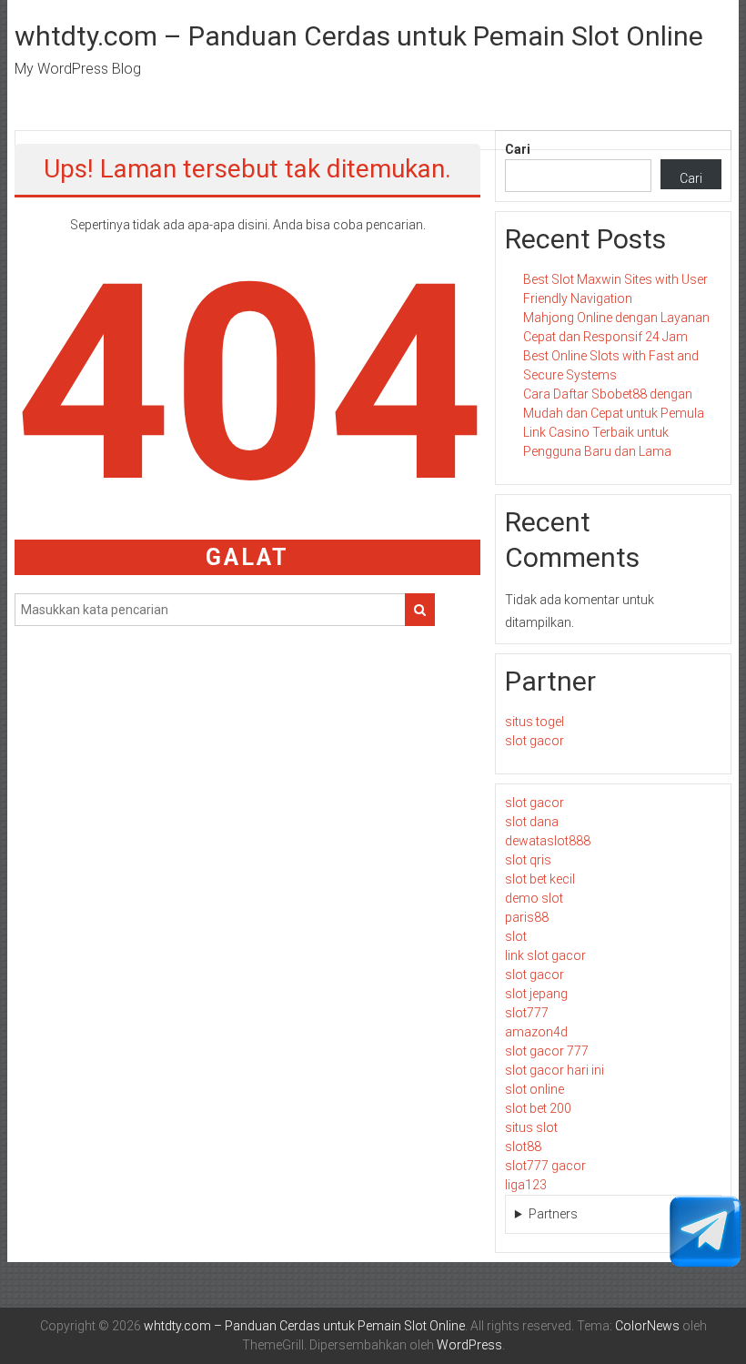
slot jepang (536, 993)
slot (516, 936)
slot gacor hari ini (554, 1070)
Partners (553, 1214)
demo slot (534, 898)
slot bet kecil (540, 879)
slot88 (523, 1146)
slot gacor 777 (547, 1051)
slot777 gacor (545, 1165)
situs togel (534, 721)
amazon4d (536, 1032)
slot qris (528, 860)
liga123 (526, 1184)
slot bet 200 (538, 1108)
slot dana (532, 821)
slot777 (527, 1012)
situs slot (531, 1127)
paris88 (527, 917)
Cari (517, 149)
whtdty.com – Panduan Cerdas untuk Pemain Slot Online (359, 36)
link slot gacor (545, 955)
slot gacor (534, 740)
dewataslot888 (547, 841)
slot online (534, 1089)
